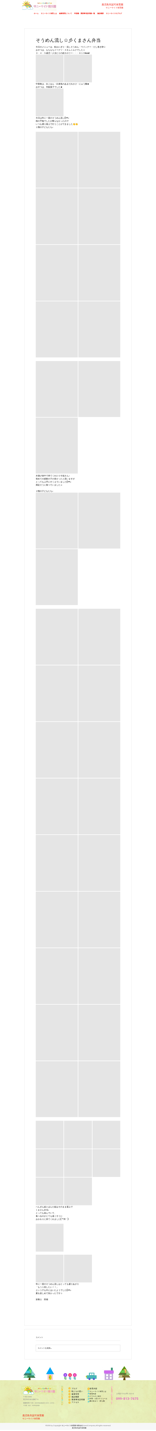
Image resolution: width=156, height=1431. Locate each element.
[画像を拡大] (49, 68)
